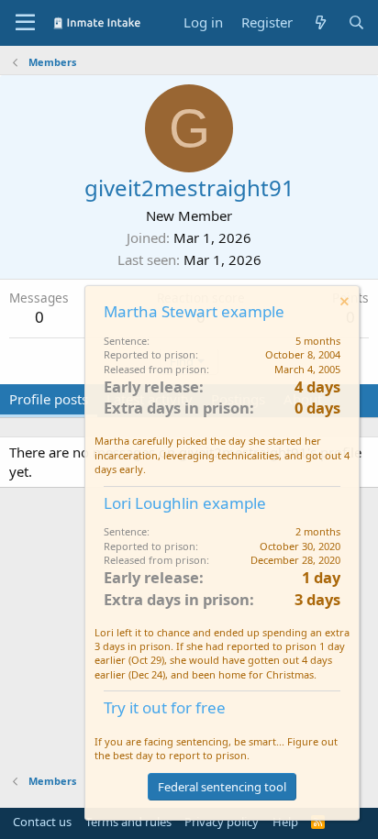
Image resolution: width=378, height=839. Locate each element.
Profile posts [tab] (48, 399)
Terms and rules (128, 821)
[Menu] (25, 23)
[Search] (356, 22)
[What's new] (320, 22)
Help (285, 821)
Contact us (42, 821)
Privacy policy (221, 821)
